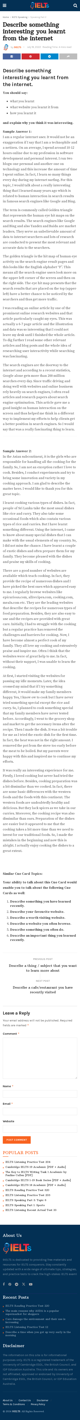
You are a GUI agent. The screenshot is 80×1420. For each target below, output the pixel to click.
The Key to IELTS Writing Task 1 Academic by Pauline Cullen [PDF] (36, 1173)
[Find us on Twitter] (23, 1284)
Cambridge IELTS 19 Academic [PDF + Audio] (35, 1167)
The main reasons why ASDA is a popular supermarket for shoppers (32, 1312)
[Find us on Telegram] (16, 1284)
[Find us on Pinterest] (9, 1284)
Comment (11, 1033)
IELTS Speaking (19, 17)
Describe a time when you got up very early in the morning (38, 1333)
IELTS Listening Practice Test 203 (27, 1195)
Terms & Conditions (14, 1404)
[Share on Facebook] (12, 56)
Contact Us (25, 1400)
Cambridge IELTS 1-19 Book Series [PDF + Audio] (38, 1180)
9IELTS (17, 47)
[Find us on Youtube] (30, 1284)
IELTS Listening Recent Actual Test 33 (30, 1210)
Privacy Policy (38, 1404)
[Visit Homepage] (40, 5)
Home (6, 17)
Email (8, 1103)
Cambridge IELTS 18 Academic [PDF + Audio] (35, 1185)
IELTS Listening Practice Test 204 (27, 1162)
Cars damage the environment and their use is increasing (35, 1320)
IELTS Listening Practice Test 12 (26, 1327)
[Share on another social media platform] (68, 56)
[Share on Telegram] (49, 56)
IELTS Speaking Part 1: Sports (25, 1205)
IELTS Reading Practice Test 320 (27, 1190)
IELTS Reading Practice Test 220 (27, 1306)
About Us (8, 1400)
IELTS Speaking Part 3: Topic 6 (25, 1200)
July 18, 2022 (34, 47)
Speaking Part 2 (38, 17)
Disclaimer (42, 1400)
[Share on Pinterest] (30, 56)
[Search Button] (75, 5)
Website (8, 1121)
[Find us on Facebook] (4, 1284)
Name (8, 1086)
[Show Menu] (4, 5)
